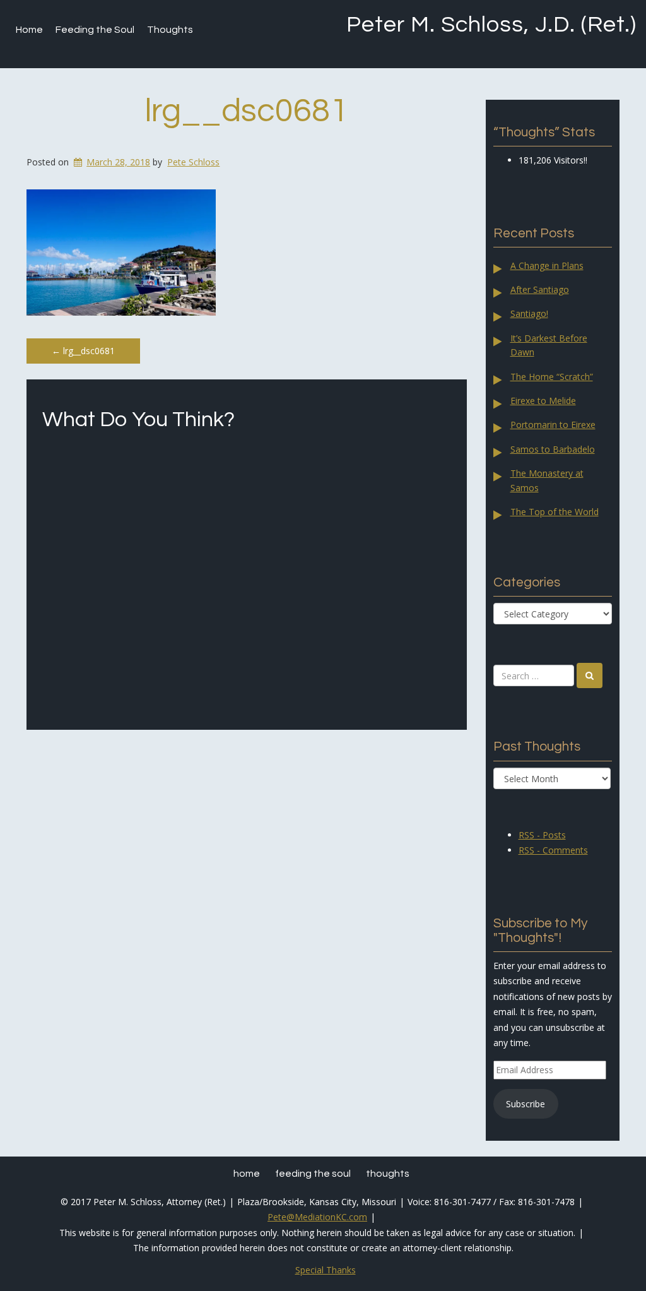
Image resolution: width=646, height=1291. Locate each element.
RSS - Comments (553, 850)
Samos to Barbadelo (552, 449)
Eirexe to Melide (543, 401)
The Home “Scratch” (551, 377)
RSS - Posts (542, 835)
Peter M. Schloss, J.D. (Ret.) (491, 25)
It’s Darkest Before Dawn (548, 345)
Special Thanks (325, 1270)
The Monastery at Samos (547, 480)
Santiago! (529, 313)
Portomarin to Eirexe (553, 425)
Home (29, 30)
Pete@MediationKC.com (317, 1217)
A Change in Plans (547, 265)
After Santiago (539, 289)
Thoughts (170, 30)
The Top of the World (554, 512)
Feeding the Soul (95, 30)
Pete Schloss (193, 162)
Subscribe (525, 1104)
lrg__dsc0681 (246, 111)
